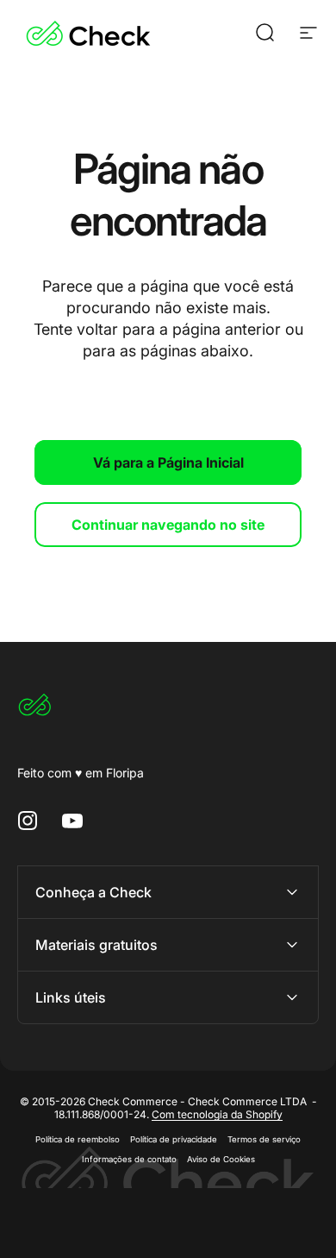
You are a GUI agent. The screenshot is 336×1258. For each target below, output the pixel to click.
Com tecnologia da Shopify (217, 1114)
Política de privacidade (173, 1139)
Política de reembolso (77, 1139)
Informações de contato (129, 1159)
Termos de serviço (264, 1139)
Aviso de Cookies (221, 1159)
